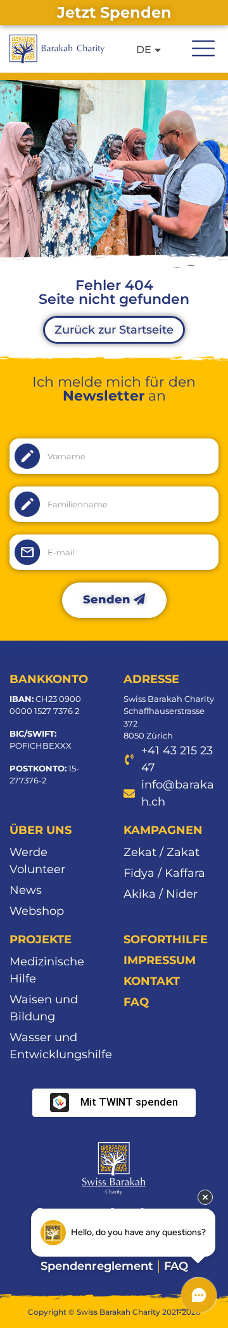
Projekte (41, 939)
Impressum (160, 960)
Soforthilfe (166, 939)
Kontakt (152, 981)
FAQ (136, 1002)
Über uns (41, 830)
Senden (108, 600)
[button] (203, 46)
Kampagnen (163, 830)
